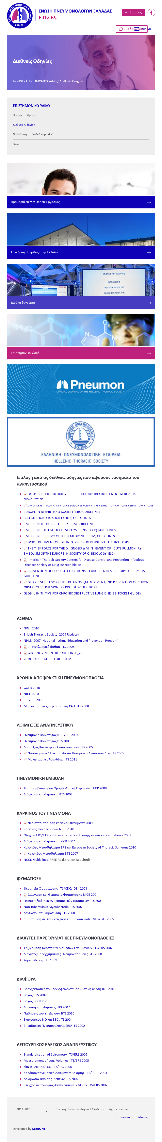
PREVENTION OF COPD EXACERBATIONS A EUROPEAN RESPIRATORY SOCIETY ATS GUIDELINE (84, 573)
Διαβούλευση (134, 29)
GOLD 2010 (32, 688)
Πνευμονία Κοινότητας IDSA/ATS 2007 (51, 735)
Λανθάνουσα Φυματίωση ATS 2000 (49, 913)
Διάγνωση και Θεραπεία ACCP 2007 (49, 841)
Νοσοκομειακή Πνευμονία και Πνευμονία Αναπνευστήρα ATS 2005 (76, 753)
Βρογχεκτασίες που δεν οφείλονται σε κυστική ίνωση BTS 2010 (69, 989)
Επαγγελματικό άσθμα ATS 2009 (51, 647)
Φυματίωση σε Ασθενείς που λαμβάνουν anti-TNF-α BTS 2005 (69, 919)
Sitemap (143, 1117)
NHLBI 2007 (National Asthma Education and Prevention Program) (71, 641)
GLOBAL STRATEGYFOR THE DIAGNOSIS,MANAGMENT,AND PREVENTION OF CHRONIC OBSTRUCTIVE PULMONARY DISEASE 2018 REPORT (88, 584)
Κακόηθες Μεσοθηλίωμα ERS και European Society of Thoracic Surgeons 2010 (80, 847)
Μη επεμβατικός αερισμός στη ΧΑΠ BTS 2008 (56, 706)
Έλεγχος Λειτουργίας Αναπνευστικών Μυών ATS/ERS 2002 (65, 1085)
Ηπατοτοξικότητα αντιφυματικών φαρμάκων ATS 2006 (62, 901)
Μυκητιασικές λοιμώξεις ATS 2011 (52, 759)
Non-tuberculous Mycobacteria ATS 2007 (53, 907)
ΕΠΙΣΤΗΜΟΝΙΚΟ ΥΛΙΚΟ (41, 81)
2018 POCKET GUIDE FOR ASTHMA (48, 659)
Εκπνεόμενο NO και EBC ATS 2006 (47, 1020)
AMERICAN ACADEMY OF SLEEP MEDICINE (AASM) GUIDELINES (69, 536)
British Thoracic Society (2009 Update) (51, 635)
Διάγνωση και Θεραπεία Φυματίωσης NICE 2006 (62, 895)
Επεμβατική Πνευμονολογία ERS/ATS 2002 (54, 1026)
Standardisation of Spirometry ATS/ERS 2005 (55, 1055)
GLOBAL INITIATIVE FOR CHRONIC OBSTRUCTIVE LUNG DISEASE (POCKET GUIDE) (82, 593)
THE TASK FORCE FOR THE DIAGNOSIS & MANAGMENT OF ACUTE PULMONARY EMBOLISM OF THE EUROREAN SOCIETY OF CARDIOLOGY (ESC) (82, 551)
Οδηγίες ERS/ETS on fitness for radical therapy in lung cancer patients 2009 (77, 835)
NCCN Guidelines (36, 860)
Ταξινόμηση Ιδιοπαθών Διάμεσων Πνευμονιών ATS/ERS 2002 (68, 948)
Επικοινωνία (125, 1117)
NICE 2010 (31, 694)
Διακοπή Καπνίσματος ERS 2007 (47, 1007)
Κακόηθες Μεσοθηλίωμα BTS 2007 (53, 854)
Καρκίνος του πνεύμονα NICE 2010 (49, 829)
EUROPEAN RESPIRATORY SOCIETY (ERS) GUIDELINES (62, 512)
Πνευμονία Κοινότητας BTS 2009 (47, 741)
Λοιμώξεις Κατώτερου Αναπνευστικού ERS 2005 (58, 747)
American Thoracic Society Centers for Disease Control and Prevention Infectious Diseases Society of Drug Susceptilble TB (84, 562)
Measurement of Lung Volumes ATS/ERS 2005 (56, 1061)
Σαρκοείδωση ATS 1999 (40, 960)
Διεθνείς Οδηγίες (71, 81)
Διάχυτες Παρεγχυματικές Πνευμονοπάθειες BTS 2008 (63, 954)
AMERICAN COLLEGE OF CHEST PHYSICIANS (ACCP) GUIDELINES (70, 530)
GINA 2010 (31, 628)
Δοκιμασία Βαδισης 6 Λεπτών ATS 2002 (51, 1079)
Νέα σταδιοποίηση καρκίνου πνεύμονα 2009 (60, 823)
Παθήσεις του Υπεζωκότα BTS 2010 (49, 1013)
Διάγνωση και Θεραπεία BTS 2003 (48, 794)
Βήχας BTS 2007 (35, 995)
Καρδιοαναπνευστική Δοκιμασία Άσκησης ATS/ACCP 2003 (65, 1073)
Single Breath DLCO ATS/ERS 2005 (48, 1067)
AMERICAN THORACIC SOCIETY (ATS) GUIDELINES (59, 524)
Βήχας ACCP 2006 (35, 1001)
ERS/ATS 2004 (33, 700)
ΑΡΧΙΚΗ (18, 81)
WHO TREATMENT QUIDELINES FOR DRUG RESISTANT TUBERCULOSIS (78, 542)
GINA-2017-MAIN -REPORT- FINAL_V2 (55, 653)
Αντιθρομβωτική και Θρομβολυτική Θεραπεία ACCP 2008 (65, 788)
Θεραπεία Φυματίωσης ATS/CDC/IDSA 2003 (55, 889)
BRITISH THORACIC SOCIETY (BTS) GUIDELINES (57, 518)
